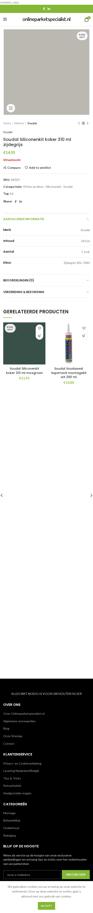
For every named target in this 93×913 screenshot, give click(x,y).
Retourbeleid (12, 785)
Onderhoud (11, 828)
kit (12, 193)
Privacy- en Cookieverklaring (22, 763)
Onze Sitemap (12, 736)
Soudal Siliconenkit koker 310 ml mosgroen (24, 370)
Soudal (32, 123)
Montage (9, 813)
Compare (14, 167)
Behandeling (11, 820)
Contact (8, 743)
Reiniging (9, 835)
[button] (84, 336)
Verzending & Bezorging (23, 292)
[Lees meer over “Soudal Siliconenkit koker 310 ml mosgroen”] (39, 336)
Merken (19, 123)
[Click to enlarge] (10, 108)
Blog (6, 728)
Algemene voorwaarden (19, 721)
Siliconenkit (53, 186)
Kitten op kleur (33, 186)
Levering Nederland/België (21, 771)
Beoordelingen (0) (18, 280)
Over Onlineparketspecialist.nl (24, 713)
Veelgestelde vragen (17, 793)
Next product (87, 123)
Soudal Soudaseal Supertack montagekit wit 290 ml (69, 372)
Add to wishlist (40, 167)
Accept (46, 905)
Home (7, 123)
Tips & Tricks (12, 778)
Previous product (79, 123)
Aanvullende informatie (23, 219)
